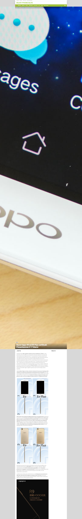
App (39, 5)
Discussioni (46, 5)
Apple (27, 5)
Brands (23, 5)
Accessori (35, 5)
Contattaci (17, 0)
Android (19, 5)
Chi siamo (21, 0)
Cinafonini (31, 5)
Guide (42, 5)
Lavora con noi (24, 0)
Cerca (65, 5)
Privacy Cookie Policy (29, 0)
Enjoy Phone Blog (24, 3)
